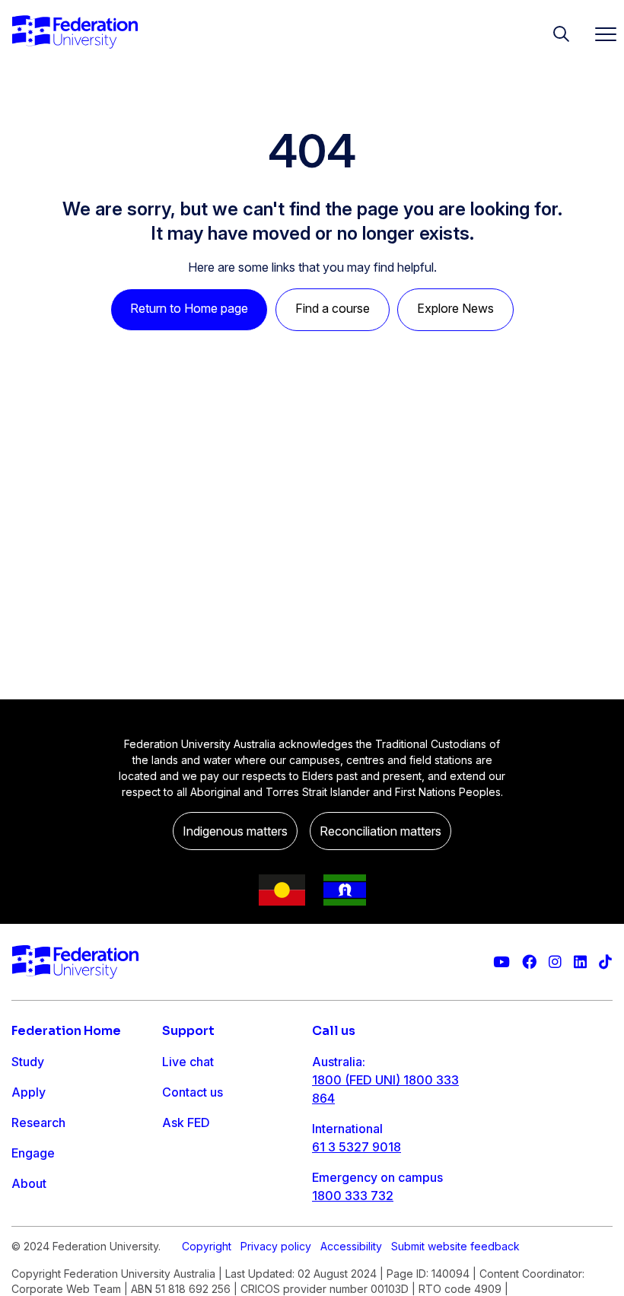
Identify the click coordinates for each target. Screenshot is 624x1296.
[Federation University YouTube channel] (501, 962)
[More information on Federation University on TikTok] (605, 962)
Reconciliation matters (380, 831)
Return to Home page (189, 308)
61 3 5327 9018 (356, 1146)
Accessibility (351, 1246)
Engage (33, 1153)
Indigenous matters (235, 831)
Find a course (332, 308)
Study (27, 1061)
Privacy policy (275, 1246)
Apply (28, 1092)
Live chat (188, 1061)
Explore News (455, 308)
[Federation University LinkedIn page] (580, 962)
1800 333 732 (352, 1195)
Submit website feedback (455, 1246)
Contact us (192, 1092)
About (28, 1183)
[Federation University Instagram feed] (555, 962)
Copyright (206, 1246)
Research (38, 1122)
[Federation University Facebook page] (529, 962)
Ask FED (186, 1122)
